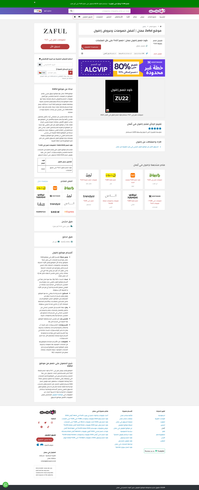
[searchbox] (102, 11)
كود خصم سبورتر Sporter (124, 447)
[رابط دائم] (147, 53)
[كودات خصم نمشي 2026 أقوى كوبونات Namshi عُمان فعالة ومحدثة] (133, 196)
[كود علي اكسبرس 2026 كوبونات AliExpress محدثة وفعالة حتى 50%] (69, 211)
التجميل (108, 16)
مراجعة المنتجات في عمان (123, 444)
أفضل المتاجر (67, 181)
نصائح (135, 16)
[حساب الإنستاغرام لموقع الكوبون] (51, 422)
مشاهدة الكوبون (91, 47)
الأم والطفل (119, 16)
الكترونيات (99, 16)
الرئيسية (162, 16)
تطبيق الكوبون (87, 16)
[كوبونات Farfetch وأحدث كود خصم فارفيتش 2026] (41, 211)
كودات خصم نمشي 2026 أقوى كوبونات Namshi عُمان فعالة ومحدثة (85, 431)
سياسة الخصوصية (126, 431)
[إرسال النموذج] (70, 73)
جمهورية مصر (160, 434)
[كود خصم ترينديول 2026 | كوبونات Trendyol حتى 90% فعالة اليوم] (88, 196)
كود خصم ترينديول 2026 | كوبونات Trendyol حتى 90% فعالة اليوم (85, 437)
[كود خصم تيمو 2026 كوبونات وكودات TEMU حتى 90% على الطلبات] (133, 175)
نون (111, 183)
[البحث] (71, 11)
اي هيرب (154, 183)
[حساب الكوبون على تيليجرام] (41, 427)
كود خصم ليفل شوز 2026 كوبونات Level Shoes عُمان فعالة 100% (86, 425)
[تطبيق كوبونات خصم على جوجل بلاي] (79, 17)
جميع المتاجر (152, 16)
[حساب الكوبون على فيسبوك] (38, 422)
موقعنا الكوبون (57, 394)
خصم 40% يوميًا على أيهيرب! (119, 4)
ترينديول (88, 204)
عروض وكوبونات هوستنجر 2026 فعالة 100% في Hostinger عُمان (86, 428)
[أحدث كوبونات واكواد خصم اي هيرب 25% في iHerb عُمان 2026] (155, 175)
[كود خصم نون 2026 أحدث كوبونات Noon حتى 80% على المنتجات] (110, 175)
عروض (142, 16)
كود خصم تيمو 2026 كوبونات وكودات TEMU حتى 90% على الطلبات (85, 418)
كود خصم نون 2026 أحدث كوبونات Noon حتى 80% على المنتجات (86, 422)
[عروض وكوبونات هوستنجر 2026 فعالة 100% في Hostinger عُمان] (155, 196)
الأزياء (128, 16)
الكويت (162, 422)
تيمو (133, 186)
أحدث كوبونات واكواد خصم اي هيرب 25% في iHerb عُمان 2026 (86, 415)
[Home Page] (157, 10)
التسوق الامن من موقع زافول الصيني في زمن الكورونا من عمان (137, 147)
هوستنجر (154, 207)
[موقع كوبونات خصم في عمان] (160, 26)
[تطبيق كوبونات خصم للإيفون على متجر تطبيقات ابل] (74, 17)
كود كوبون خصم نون (125, 441)
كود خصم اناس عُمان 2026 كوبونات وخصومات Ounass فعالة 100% (85, 434)
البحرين (163, 425)
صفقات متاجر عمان (125, 418)
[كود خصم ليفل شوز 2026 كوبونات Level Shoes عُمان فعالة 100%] (88, 175)
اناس (110, 207)
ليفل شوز (88, 183)
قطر (163, 431)
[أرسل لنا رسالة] (5, 485)
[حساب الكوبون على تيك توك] (48, 427)
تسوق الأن (55, 47)
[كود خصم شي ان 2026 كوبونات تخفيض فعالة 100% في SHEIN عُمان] (55, 211)
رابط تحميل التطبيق (45, 439)
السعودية (161, 415)
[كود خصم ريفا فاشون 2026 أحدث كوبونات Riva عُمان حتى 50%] (41, 203)
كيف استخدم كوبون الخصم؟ (123, 434)
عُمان (163, 428)
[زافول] (55, 30)
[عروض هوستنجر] (121, 68)
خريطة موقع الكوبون (125, 425)
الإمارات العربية (160, 418)
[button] (34, 2)
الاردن (163, 437)
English (48, 11)
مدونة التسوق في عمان (124, 422)
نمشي (133, 204)
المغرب (162, 441)
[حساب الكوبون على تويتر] (45, 422)
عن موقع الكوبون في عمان (123, 428)
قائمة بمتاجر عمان (126, 415)
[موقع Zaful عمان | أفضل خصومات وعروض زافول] (121, 96)
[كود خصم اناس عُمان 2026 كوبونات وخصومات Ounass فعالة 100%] (110, 196)
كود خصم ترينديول (126, 437)
